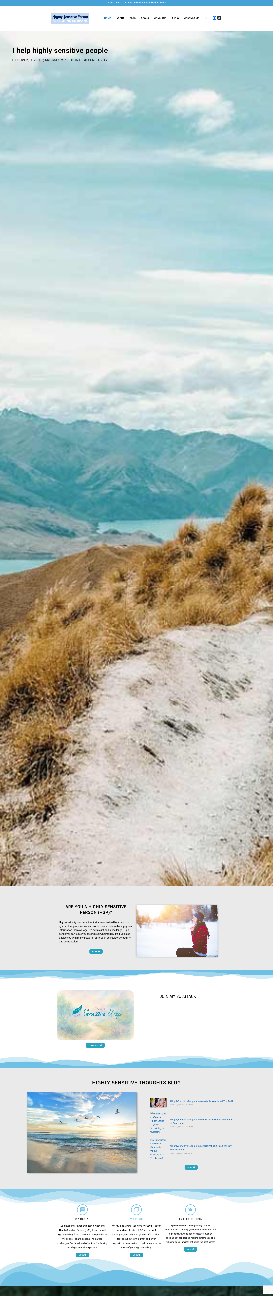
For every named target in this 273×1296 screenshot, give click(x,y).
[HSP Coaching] (190, 1209)
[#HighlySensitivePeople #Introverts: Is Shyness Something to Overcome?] (158, 1123)
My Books (82, 1219)
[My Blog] (136, 1209)
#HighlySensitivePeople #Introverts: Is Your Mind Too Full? (201, 1101)
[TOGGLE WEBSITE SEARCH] (206, 18)
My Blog (136, 1219)
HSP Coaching (190, 1219)
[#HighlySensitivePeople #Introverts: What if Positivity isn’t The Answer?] (158, 1149)
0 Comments (188, 1105)
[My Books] (82, 1209)
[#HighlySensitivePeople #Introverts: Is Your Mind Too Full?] (158, 1102)
